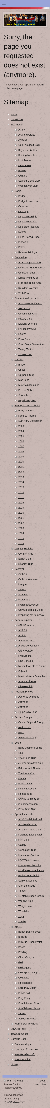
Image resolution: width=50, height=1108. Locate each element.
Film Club (23, 839)
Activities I (24, 701)
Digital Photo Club (28, 277)
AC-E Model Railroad (30, 819)
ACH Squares (26, 625)
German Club (25, 553)
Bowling (22, 952)
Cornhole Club (26, 375)
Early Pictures (26, 410)
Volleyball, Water (27, 1018)
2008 (21, 451)
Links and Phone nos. (27, 1049)
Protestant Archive (28, 604)
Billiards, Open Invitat (30, 942)
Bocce (21, 947)
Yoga (21, 916)
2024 (21, 533)
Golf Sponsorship (28, 972)
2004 (21, 431)
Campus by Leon (27, 712)
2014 (21, 482)
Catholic (22, 574)
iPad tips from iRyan (29, 282)
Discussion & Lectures (27, 298)
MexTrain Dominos (28, 385)
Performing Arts (23, 620)
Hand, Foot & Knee (29, 237)
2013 (21, 477)
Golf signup (24, 967)
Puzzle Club (25, 390)
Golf (20, 962)
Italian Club (24, 558)
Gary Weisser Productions (25, 653)
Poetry (22, 334)
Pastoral (19, 569)
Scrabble (23, 395)
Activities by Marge (28, 696)
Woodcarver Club (28, 185)
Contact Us (17, 119)
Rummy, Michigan (28, 252)
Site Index (16, 124)
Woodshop (24, 911)
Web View (40, 1084)
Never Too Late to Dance (32, 666)
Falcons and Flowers (29, 768)
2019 (21, 507)
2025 (21, 538)
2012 (21, 472)
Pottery (22, 170)
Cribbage (23, 211)
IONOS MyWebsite (14, 1102)
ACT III (22, 635)
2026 (21, 543)
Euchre (22, 231)
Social (18, 742)
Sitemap (18, 1080)
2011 (21, 466)
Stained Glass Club (29, 180)
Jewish (22, 589)
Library (14, 1064)
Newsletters (24, 165)
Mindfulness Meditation (31, 870)
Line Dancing (25, 661)
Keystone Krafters (28, 150)
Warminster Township (26, 1023)
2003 (21, 426)
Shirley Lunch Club (28, 798)
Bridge (22, 196)
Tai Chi (22, 891)
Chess (21, 369)
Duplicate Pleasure (28, 226)
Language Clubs (24, 548)
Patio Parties (25, 783)
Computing (21, 257)
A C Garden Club (27, 824)
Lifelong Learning (28, 323)
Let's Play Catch (27, 987)
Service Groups (23, 717)
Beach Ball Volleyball (30, 931)
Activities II (24, 707)
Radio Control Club (28, 875)
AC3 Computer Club (29, 262)
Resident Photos (24, 691)
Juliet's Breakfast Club (30, 763)
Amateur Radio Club (29, 829)
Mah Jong (23, 380)
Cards (18, 191)
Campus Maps (23, 1044)
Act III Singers (26, 640)
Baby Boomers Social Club (30, 750)
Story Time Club (27, 809)
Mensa (22, 778)
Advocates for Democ (30, 303)
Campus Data (18, 1039)
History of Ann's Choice (27, 405)
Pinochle (23, 242)
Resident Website (28, 288)
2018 (21, 502)
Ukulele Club (25, 686)
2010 (21, 461)
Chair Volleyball (27, 957)
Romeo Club (25, 793)
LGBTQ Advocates (28, 860)
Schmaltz (23, 671)
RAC (21, 732)
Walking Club (25, 901)
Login (43, 1080)
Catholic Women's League (28, 582)
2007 (21, 446)
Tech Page (24, 293)
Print (9, 1080)
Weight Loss (25, 906)
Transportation (23, 1059)
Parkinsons (24, 727)
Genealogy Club (27, 850)
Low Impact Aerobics (29, 865)
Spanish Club (25, 564)
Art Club (22, 139)
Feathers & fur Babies (30, 834)
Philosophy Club (27, 329)
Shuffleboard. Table (29, 1008)
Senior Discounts (27, 880)
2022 (21, 523)
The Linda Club (26, 773)
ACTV (21, 129)
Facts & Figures (27, 415)
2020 (21, 512)
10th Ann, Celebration (30, 420)
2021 (21, 518)
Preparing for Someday (31, 615)
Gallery (22, 844)
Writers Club (25, 354)
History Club (25, 318)
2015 (21, 487)
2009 (21, 456)
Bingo (21, 364)
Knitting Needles (27, 155)
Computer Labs (26, 272)
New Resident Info (25, 1054)
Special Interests (24, 814)
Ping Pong (24, 998)
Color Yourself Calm (29, 145)
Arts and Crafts (26, 134)
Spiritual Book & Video (30, 609)
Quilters (22, 175)
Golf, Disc (23, 977)
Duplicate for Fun (27, 221)
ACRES (22, 630)
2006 (21, 441)
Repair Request (27, 400)
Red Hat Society (27, 788)
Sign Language (26, 885)
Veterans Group (27, 737)
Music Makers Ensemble (32, 676)
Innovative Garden (28, 855)
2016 (21, 492)
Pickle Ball (24, 993)
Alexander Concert (28, 645)
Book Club (24, 339)
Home (14, 114)
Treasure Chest (19, 1034)
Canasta (23, 206)
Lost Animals (25, 160)
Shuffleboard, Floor (29, 1003)
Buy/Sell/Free (18, 1028)
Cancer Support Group (30, 722)
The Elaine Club (27, 758)
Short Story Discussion (31, 344)
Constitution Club (27, 313)
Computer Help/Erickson (31, 267)
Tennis (22, 1013)
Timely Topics (25, 349)
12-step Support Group (31, 896)
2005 (21, 436)
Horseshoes (25, 982)
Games (19, 359)
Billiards (22, 936)
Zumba (22, 921)
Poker (21, 247)
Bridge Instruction (28, 201)
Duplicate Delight (27, 216)
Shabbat (23, 594)
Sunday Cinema (27, 681)
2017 (21, 497)
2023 (21, 528)
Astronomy (24, 308)
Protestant (24, 599)
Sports (18, 926)
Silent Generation (28, 804)
